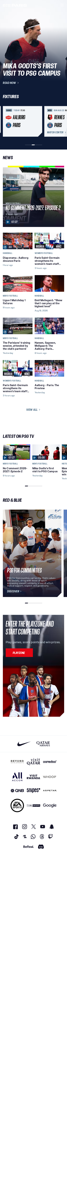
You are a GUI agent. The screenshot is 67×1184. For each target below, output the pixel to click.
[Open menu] (62, 5)
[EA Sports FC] (17, 805)
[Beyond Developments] (17, 761)
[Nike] (24, 743)
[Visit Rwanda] (33, 777)
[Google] (49, 805)
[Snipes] (33, 790)
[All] (17, 777)
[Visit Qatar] (33, 761)
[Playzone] (19, 652)
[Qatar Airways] (43, 743)
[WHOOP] (49, 777)
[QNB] (17, 790)
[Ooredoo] (49, 761)
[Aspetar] (49, 790)
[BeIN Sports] (33, 805)
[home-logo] (15, 5)
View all (32, 409)
